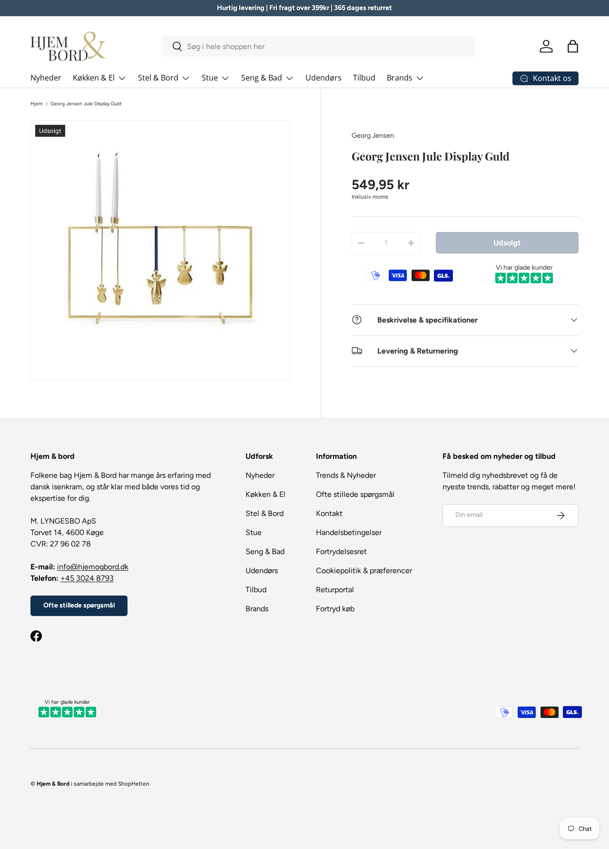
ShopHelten (133, 783)
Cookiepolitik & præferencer (364, 570)
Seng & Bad (261, 77)
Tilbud (364, 77)
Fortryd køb (335, 608)
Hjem (36, 103)
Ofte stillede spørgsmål (79, 605)
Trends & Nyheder (346, 475)
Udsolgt (507, 242)
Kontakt (329, 513)
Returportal (335, 589)
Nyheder (45, 77)
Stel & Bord (158, 77)
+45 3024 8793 (87, 578)
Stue (210, 77)
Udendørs (323, 77)
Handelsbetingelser (349, 532)
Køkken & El (94, 77)
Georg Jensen (373, 135)
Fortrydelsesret (341, 551)
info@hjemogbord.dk (92, 566)
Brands (400, 77)
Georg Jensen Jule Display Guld (85, 103)
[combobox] (318, 46)
